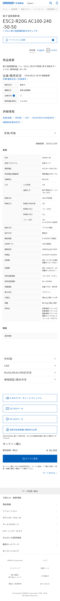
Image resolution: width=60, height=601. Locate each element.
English (40, 50)
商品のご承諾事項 (15, 584)
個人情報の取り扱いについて (15, 576)
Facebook (46, 584)
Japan (30, 3)
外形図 (18, 117)
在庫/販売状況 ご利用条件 (15, 79)
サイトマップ (15, 568)
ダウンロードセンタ (12, 517)
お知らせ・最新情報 (12, 497)
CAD (27, 117)
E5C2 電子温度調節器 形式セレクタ (21, 30)
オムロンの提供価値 (12, 537)
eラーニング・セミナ (12, 531)
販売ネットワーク (11, 544)
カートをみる (49, 472)
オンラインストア (11, 551)
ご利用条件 (45, 576)
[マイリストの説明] (53, 40)
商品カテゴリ (25, 9)
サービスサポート (11, 524)
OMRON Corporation (15, 560)
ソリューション (10, 511)
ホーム (5, 9)
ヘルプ (45, 560)
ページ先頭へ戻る (30, 491)
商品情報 (14, 9)
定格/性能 (7, 117)
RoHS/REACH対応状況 (43, 117)
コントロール (38, 9)
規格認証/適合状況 (11, 122)
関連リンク (45, 568)
